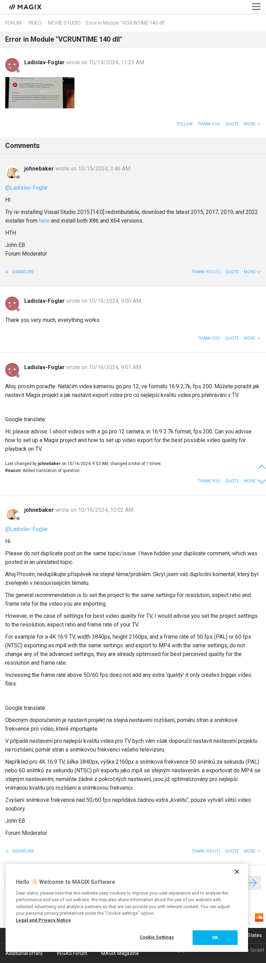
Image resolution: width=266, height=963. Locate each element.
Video (35, 23)
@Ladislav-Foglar (26, 187)
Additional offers (24, 953)
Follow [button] (185, 124)
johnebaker (39, 168)
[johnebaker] (12, 171)
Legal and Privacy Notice (43, 920)
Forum (13, 23)
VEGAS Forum (71, 953)
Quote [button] (232, 124)
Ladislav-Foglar (45, 62)
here (44, 220)
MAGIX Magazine (120, 953)
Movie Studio (64, 23)
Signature (22, 271)
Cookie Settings (157, 937)
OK (215, 937)
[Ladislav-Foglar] (12, 65)
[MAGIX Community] (25, 6)
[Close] (237, 871)
